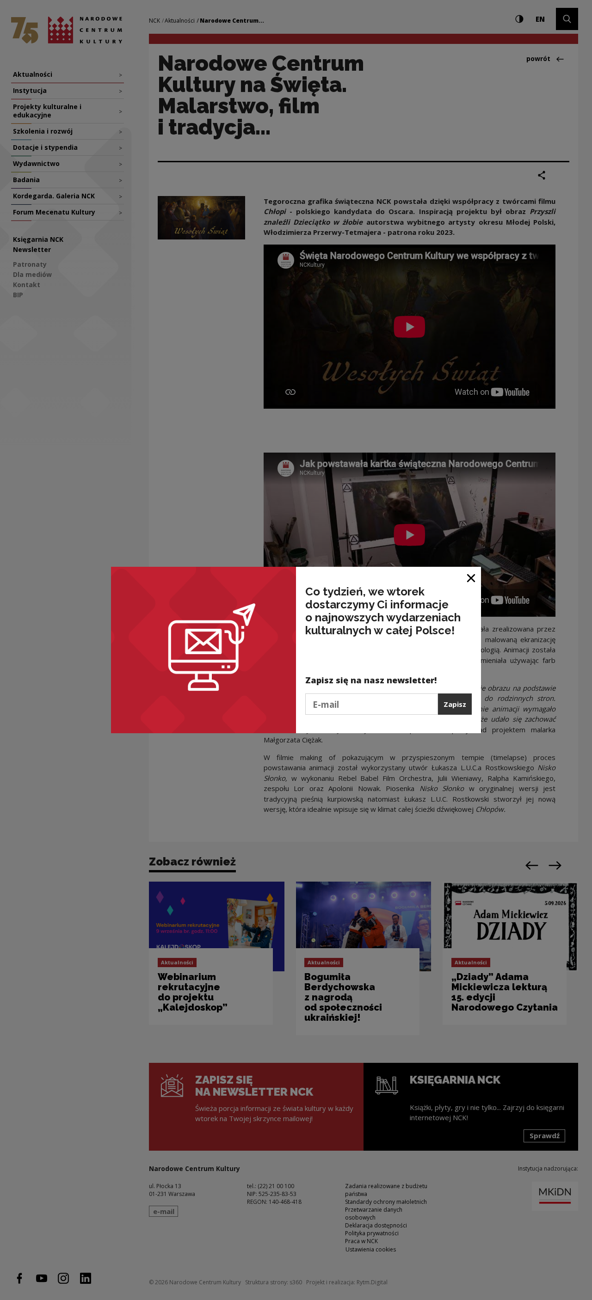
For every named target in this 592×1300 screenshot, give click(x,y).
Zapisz (455, 704)
